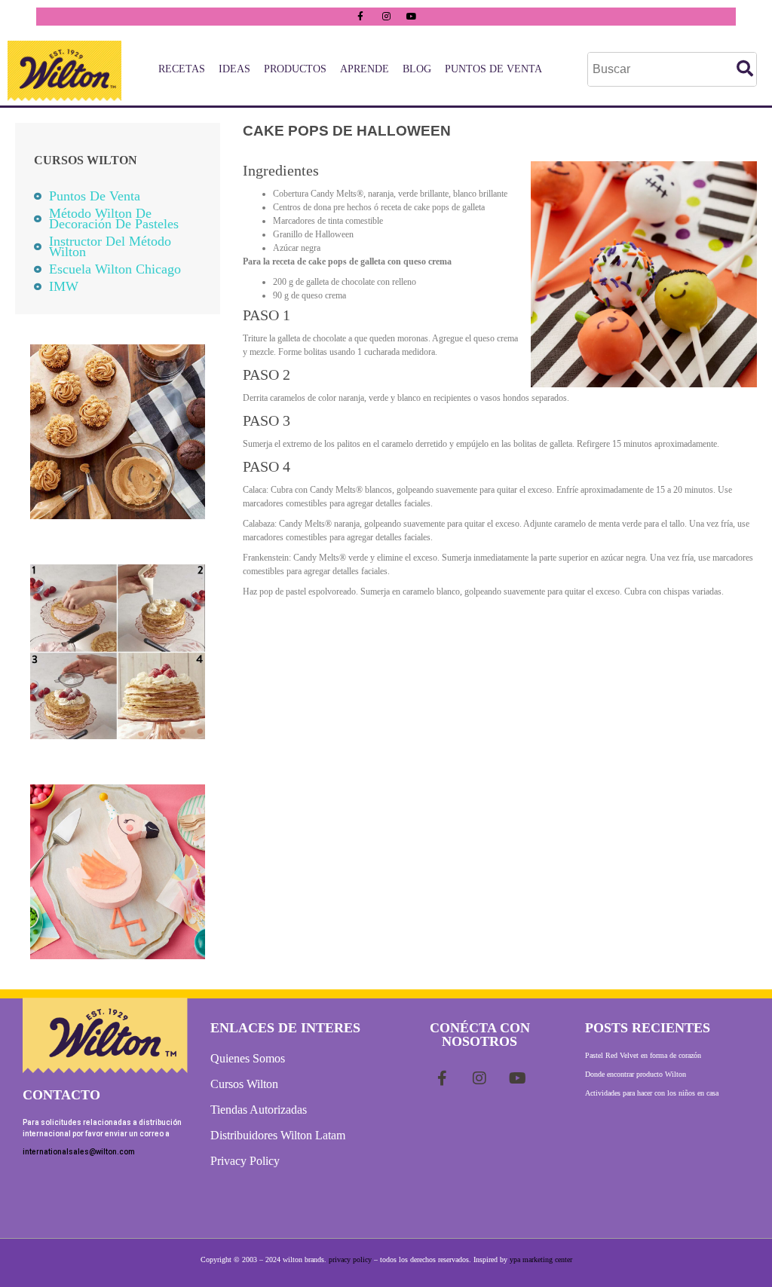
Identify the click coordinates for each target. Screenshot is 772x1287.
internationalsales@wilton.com (79, 1152)
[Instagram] (386, 17)
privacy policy (350, 1259)
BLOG (417, 69)
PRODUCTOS (295, 69)
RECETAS (181, 69)
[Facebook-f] (360, 17)
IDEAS (234, 69)
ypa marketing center (541, 1259)
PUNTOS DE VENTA (493, 69)
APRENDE (364, 69)
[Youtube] (412, 17)
